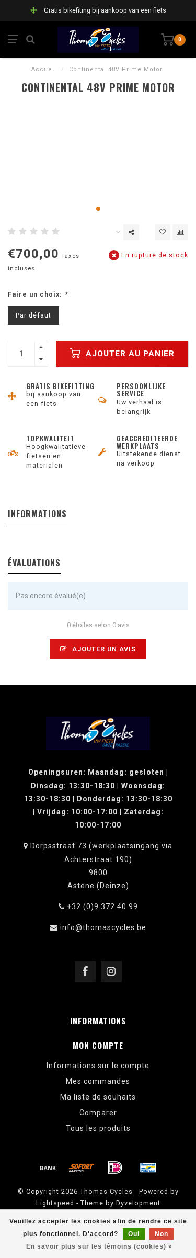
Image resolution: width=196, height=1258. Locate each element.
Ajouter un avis (103, 649)
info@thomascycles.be (103, 927)
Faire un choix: (38, 294)
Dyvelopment (138, 1203)
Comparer (98, 1112)
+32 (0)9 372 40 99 (102, 906)
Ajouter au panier (129, 353)
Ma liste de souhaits (98, 1097)
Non (161, 1234)
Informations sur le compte (98, 1065)
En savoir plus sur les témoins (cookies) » (99, 1246)
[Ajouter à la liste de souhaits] (162, 232)
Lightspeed (55, 1203)
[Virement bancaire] (48, 1167)
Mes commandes (98, 1081)
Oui (134, 1234)
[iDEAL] (115, 1167)
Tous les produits (98, 1128)
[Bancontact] (148, 1167)
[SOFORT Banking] (81, 1167)
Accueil (43, 69)
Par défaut (33, 315)
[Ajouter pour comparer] (180, 232)
